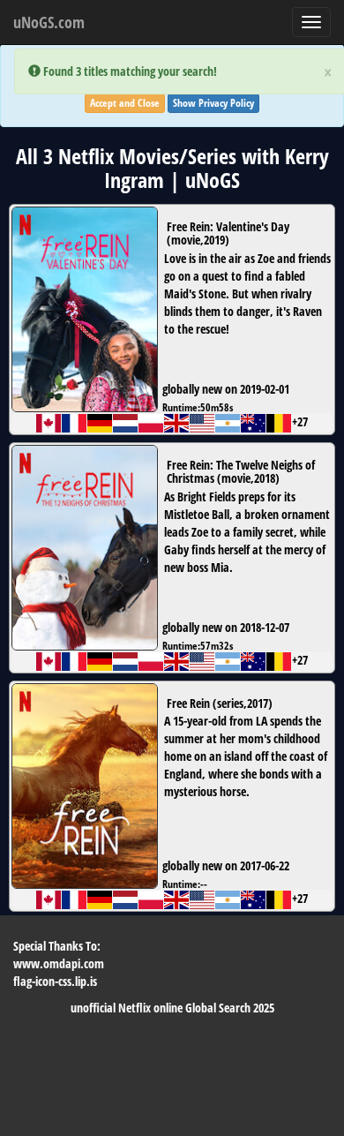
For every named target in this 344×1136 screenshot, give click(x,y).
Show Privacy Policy (213, 102)
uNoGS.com (49, 22)
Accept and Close (125, 102)
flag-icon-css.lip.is (55, 981)
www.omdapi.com (58, 963)
